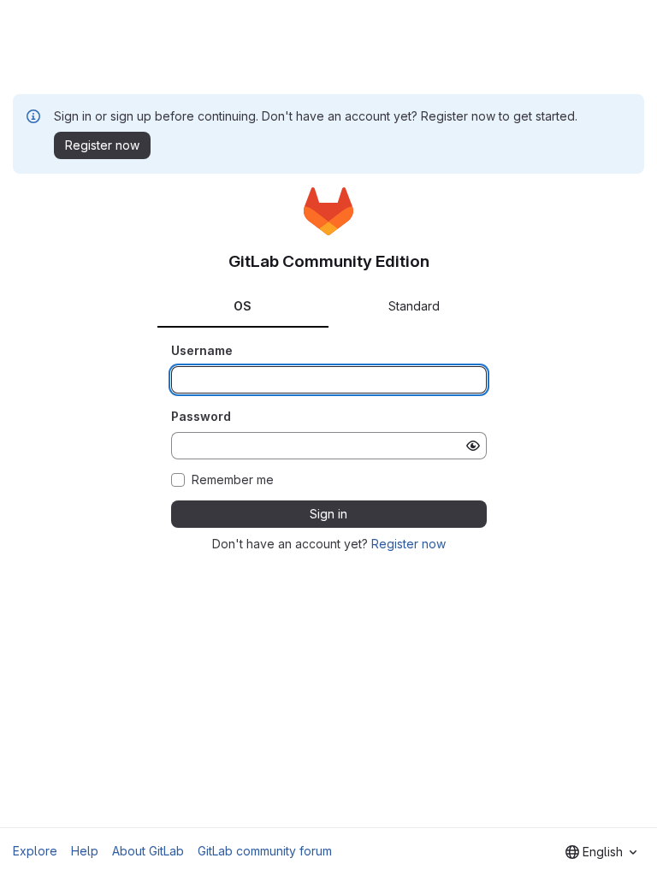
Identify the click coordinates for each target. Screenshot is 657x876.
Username (202, 350)
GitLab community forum (265, 850)
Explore (35, 850)
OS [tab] (243, 306)
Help (84, 850)
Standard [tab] (414, 306)
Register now (408, 543)
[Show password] (473, 445)
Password (201, 416)
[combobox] (601, 852)
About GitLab (148, 850)
